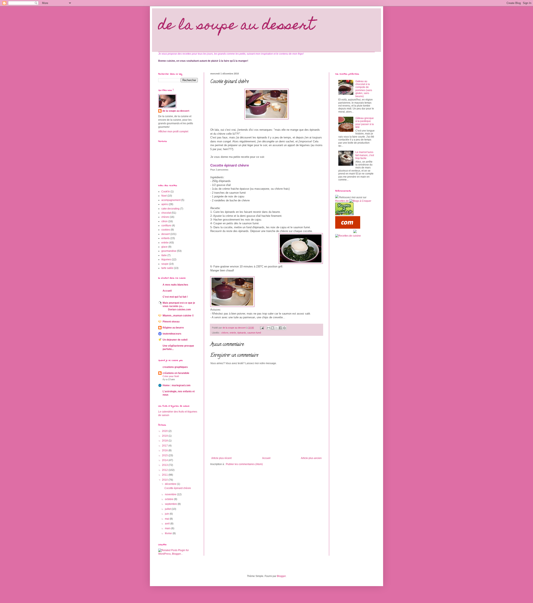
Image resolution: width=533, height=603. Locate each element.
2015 (165, 455)
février (169, 533)
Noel (164, 195)
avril (167, 523)
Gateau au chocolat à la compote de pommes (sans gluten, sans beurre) (363, 89)
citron (164, 221)
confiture (166, 225)
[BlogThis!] (272, 328)
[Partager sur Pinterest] (284, 328)
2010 (165, 479)
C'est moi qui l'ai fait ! (175, 296)
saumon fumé (254, 332)
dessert (165, 234)
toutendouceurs (172, 333)
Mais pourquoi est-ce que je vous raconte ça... (179, 306)
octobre (169, 499)
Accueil (266, 458)
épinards (241, 332)
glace (164, 246)
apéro (164, 204)
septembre (171, 504)
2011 (165, 474)
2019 (165, 435)
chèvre (224, 332)
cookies (165, 229)
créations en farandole (176, 373)
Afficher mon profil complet (173, 131)
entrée (233, 332)
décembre (171, 484)
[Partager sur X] (276, 328)
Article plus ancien (311, 458)
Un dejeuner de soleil (175, 339)
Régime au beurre (173, 327)
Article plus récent (221, 458)
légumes (166, 259)
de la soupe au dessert (236, 26)
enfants (165, 238)
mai (167, 518)
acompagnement (171, 200)
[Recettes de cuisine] (347, 227)
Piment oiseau (171, 321)
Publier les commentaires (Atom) (244, 464)
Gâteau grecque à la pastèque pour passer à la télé (364, 123)
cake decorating (170, 208)
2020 (165, 431)
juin (167, 513)
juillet (168, 509)
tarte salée (167, 268)
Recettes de (342, 200)
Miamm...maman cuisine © (178, 315)
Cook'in (165, 191)
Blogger (281, 576)
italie (164, 255)
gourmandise (168, 250)
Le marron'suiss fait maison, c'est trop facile (364, 155)
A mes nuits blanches (175, 284)
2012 (165, 470)
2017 (165, 445)
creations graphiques (175, 367)
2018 (165, 440)
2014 (165, 460)
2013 (165, 465)
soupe (164, 263)
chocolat (166, 212)
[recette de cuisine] (344, 214)
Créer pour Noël (171, 376)
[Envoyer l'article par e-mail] (261, 327)
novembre (171, 494)
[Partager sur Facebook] (280, 328)
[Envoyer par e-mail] (268, 328)
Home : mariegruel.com (177, 385)
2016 (165, 450)
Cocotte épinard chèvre (177, 488)
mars (168, 528)
